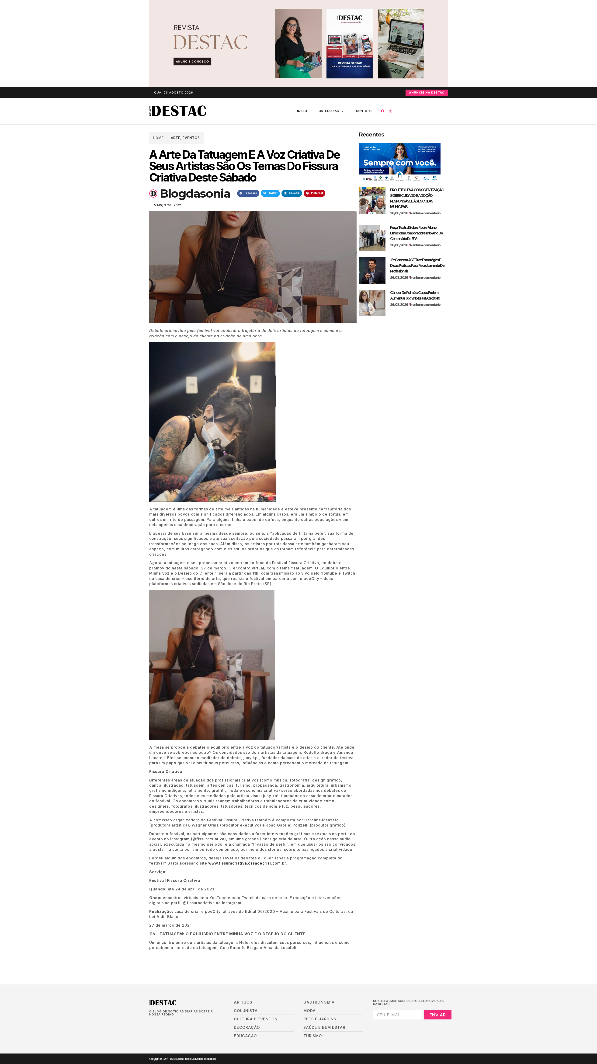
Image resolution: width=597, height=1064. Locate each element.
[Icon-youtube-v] (174, 1022)
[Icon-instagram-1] (166, 1022)
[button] (248, 193)
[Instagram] (390, 111)
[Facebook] (382, 111)
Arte (175, 138)
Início (302, 111)
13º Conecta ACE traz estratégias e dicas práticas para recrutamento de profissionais (417, 265)
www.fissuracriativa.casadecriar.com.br (247, 863)
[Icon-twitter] (158, 1022)
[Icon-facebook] (151, 1022)
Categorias (329, 111)
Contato (363, 111)
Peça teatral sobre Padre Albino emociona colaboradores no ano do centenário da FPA (416, 233)
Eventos (191, 138)
